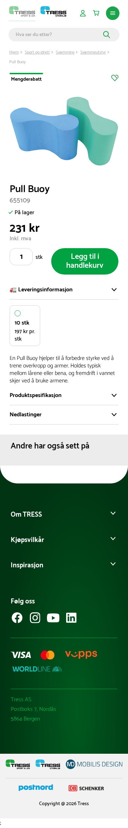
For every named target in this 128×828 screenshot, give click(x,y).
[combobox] (58, 35)
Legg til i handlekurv (84, 261)
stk (39, 257)
